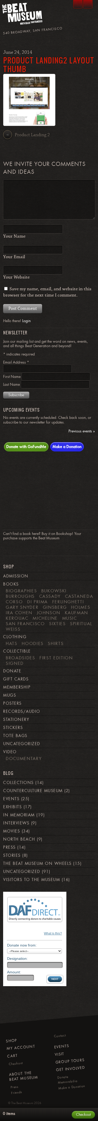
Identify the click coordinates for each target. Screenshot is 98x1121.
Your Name (14, 236)
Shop (11, 1041)
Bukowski (54, 591)
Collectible (17, 651)
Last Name (12, 384)
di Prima (37, 602)
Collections (18, 782)
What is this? (53, 933)
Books (11, 584)
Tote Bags (15, 735)
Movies (11, 831)
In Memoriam (18, 815)
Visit (60, 1054)
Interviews (16, 823)
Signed (15, 663)
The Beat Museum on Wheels (37, 863)
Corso (14, 602)
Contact (60, 1036)
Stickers (13, 727)
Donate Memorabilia (67, 1079)
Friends (16, 1092)
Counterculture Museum (32, 790)
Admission (15, 576)
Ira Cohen (19, 613)
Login (26, 320)
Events (11, 798)
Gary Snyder (22, 607)
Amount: (14, 972)
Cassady (50, 596)
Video (9, 752)
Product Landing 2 (28, 135)
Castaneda (79, 596)
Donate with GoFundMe (26, 446)
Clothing (14, 637)
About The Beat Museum (24, 1076)
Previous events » (81, 431)
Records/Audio (21, 711)
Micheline (45, 618)
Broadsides (20, 658)
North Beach (19, 839)
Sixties (57, 623)
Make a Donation (67, 446)
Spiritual (81, 623)
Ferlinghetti (68, 602)
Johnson (49, 613)
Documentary (24, 758)
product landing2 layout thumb (48, 64)
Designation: (17, 958)
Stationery (16, 719)
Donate (12, 671)
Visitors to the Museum (31, 879)
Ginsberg (55, 607)
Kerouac (17, 618)
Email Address (16, 362)
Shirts (56, 643)
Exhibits (12, 807)
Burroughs (20, 596)
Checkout (16, 1063)
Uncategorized (21, 743)
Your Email (14, 257)
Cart (12, 1055)
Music (69, 618)
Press (9, 847)
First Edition (56, 658)
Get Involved (70, 1068)
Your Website (16, 277)
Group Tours (70, 1061)
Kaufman (76, 613)
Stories (11, 855)
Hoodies (33, 643)
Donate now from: (22, 945)
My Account (21, 1047)
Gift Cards (15, 679)
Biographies (21, 591)
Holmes (80, 607)
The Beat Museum (22, 1103)
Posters (12, 703)
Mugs (9, 695)
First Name (12, 376)
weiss (13, 629)
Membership (17, 687)
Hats (12, 643)
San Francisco (25, 623)
